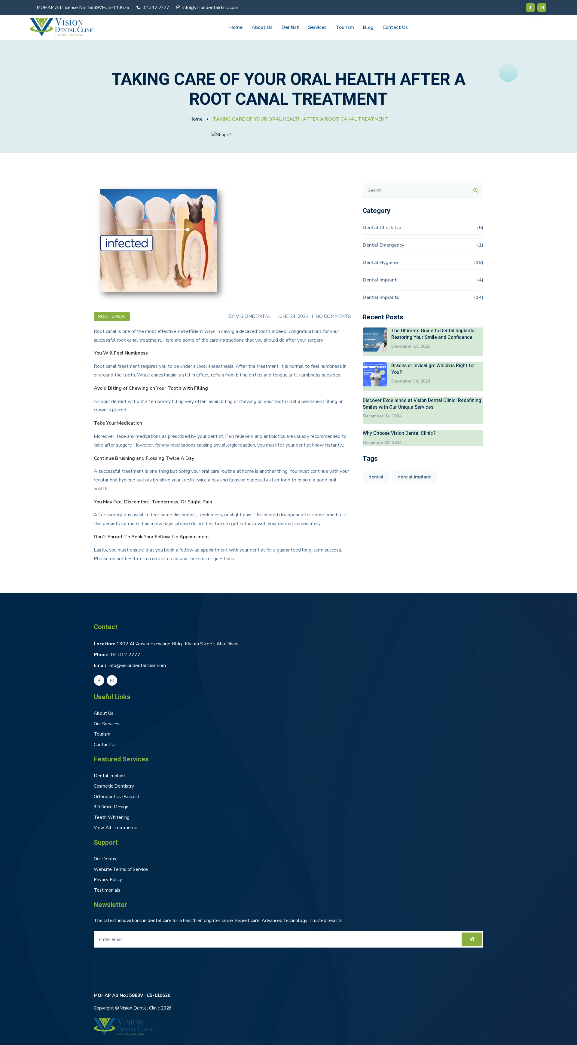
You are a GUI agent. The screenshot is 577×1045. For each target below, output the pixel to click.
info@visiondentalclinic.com (210, 8)
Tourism (345, 27)
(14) (478, 297)
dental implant (414, 477)
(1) (480, 245)
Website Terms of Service (121, 869)
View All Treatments (115, 828)
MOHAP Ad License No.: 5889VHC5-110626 (83, 8)
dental (375, 477)
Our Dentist (106, 859)
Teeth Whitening (112, 817)
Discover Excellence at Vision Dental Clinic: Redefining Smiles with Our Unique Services (422, 404)
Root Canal (111, 316)
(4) (480, 280)
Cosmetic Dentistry (114, 786)
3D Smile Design (111, 807)
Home (236, 27)
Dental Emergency (383, 245)
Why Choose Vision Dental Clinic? (399, 433)
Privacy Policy (108, 880)
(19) (478, 262)
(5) (480, 227)
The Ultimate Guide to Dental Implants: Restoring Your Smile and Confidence (433, 334)
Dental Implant (380, 280)
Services (317, 27)
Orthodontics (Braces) (116, 797)
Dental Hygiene (380, 262)
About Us (262, 27)
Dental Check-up (382, 227)
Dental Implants (381, 297)
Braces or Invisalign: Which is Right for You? (433, 369)
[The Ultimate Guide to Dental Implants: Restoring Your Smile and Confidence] (375, 339)
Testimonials (107, 890)
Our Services (106, 724)
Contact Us (395, 27)
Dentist (290, 27)
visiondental (253, 316)
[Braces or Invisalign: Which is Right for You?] (375, 374)
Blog (368, 27)
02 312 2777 (125, 654)
